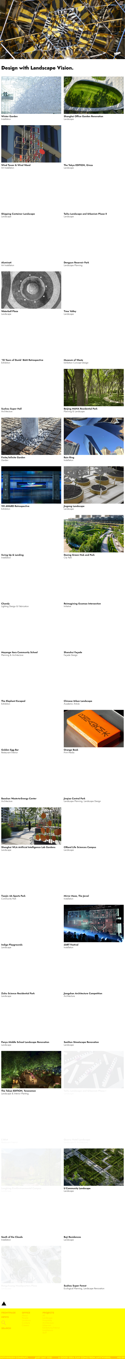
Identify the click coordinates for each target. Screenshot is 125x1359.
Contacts (26, 1322)
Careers (25, 1325)
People (25, 1318)
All (43, 1315)
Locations (26, 1320)
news (5, 1317)
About (25, 1315)
